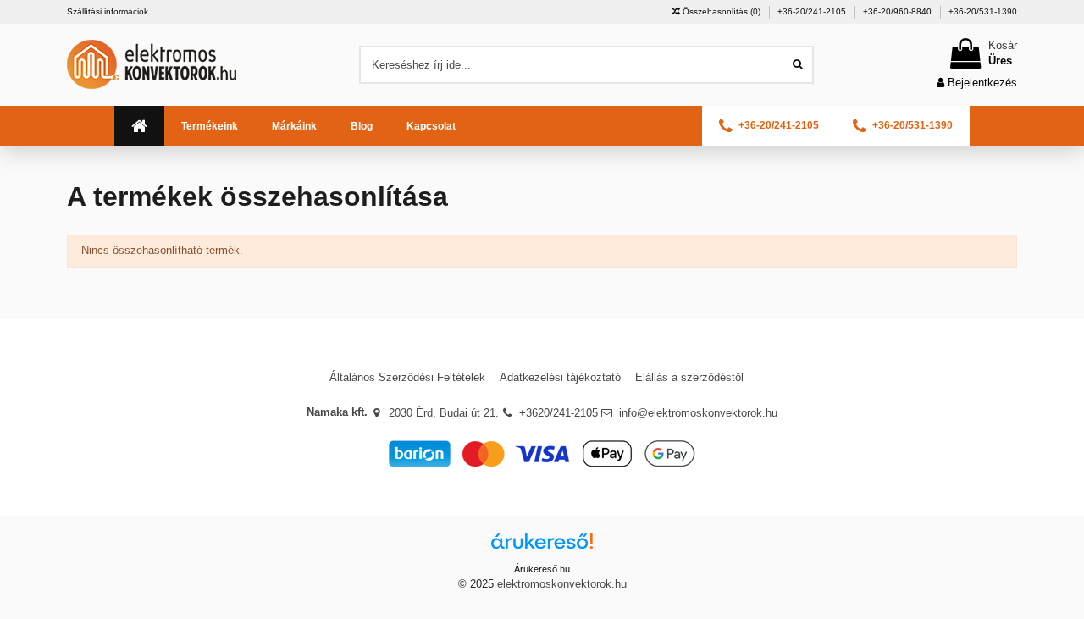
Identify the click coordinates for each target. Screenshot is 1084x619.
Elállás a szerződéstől (689, 377)
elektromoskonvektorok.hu (562, 584)
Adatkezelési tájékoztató (560, 377)
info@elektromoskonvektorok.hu (698, 412)
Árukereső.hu (542, 569)
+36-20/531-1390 (982, 11)
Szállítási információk (107, 11)
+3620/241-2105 (558, 412)
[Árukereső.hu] (542, 546)
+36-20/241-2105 (813, 11)
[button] (209, 126)
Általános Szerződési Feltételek (407, 377)
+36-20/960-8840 (898, 11)
